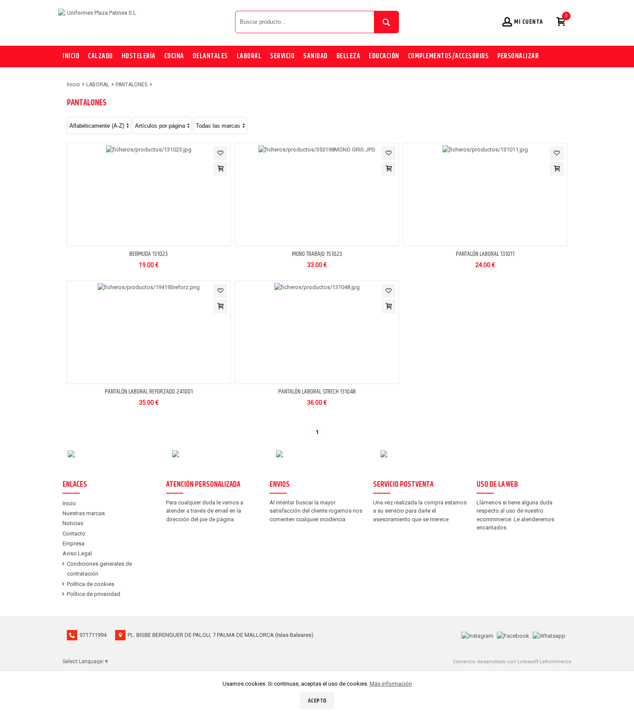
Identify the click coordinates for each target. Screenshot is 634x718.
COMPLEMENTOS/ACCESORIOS (448, 56)
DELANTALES (210, 56)
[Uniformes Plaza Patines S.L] (144, 21)
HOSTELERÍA (139, 56)
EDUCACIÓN (384, 56)
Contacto (74, 533)
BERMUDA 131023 (148, 254)
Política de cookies (90, 584)
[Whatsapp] (549, 635)
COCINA (174, 56)
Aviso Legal (77, 553)
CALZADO (100, 56)
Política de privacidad (93, 594)
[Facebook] (513, 635)
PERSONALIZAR (518, 56)
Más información (391, 683)
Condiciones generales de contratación (99, 569)
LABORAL (249, 56)
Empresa (74, 543)
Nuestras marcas (84, 513)
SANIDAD (315, 56)
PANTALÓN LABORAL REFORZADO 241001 (149, 392)
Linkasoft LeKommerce (544, 661)
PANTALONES (132, 85)
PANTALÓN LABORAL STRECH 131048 (317, 392)
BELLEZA (348, 56)
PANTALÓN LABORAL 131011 (485, 254)
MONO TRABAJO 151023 (317, 254)
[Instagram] (477, 635)
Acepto (317, 700)
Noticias (73, 523)
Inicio (71, 56)
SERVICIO (282, 56)
